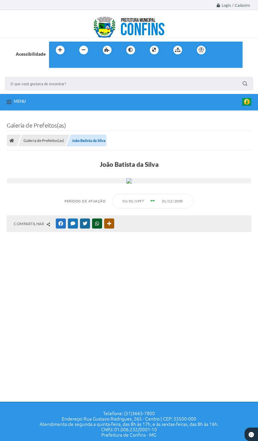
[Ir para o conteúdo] (220, 50)
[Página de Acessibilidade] (201, 50)
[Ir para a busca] (55, 64)
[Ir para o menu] (235, 50)
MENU (20, 101)
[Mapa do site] (178, 50)
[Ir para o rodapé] (70, 64)
